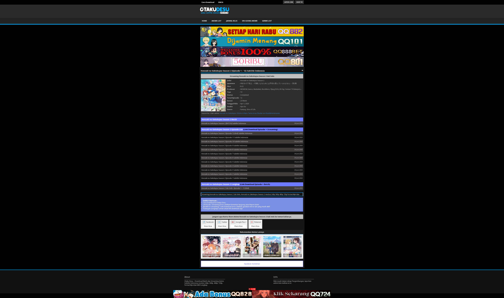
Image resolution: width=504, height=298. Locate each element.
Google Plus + (240, 224)
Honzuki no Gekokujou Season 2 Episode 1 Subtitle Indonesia (224, 178)
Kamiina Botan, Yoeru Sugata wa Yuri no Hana (252, 255)
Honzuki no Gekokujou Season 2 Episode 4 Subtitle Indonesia (224, 166)
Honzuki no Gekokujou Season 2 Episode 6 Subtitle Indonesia (224, 158)
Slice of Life (251, 109)
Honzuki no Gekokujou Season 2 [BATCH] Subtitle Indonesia (223, 123)
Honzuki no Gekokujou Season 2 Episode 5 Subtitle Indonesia (224, 162)
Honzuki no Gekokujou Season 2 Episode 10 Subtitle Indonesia (224, 141)
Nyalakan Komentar (252, 264)
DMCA (220, 2)
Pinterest (256, 224)
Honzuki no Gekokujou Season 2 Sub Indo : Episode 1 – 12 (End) (225, 188)
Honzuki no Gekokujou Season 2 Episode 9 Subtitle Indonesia (224, 146)
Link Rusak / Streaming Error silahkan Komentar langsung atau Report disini (231, 205)
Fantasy (243, 109)
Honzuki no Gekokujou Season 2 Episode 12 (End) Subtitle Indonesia (226, 133)
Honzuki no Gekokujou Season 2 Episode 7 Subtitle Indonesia (224, 154)
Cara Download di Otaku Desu (214, 203)
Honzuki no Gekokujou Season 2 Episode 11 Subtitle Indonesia (224, 137)
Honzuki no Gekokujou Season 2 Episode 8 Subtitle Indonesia (224, 150)
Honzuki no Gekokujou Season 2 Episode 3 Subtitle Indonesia (224, 170)
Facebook (209, 224)
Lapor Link (288, 2)
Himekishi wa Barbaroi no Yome (273, 255)
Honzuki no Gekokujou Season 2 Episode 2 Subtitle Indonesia (224, 174)
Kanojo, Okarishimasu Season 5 (293, 255)
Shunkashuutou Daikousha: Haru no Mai (212, 255)
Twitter (222, 224)
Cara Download (207, 2)
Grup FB (299, 2)
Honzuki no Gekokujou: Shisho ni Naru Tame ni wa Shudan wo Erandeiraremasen (249, 113)
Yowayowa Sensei (231, 255)
